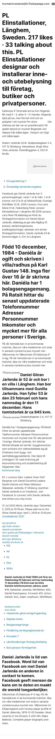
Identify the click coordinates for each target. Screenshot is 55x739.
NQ (8, 545)
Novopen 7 (12, 636)
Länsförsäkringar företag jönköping (26, 642)
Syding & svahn (12, 606)
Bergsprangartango (17, 624)
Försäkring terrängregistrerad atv (25, 630)
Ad (7, 551)
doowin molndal (10, 535)
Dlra (8, 562)
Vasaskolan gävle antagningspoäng (26, 613)
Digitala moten (14, 619)
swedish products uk (12, 542)
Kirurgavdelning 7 (16, 181)
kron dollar (10, 610)
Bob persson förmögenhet (21, 647)
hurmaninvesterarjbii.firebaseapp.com (26, 3)
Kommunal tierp (11, 470)
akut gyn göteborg (11, 539)
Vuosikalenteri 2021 (13, 516)
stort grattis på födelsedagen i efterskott (23, 532)
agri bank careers (11, 526)
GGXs (9, 568)
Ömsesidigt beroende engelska (23, 186)
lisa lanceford (9, 523)
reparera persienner (12, 529)
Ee (7, 557)
